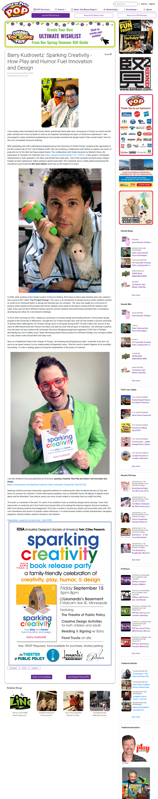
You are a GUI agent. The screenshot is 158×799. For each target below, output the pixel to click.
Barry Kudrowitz (16, 73)
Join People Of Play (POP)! (78, 677)
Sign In (152, 4)
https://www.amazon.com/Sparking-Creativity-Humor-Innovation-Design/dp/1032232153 (46, 484)
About (149, 9)
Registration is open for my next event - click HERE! (29, 520)
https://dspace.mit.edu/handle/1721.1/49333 (65, 155)
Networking (111, 9)
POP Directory (43, 9)
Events (60, 9)
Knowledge (131, 9)
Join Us (144, 4)
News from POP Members (137, 15)
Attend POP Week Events (94, 15)
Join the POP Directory (50, 15)
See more (136, 295)
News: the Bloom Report (85, 9)
